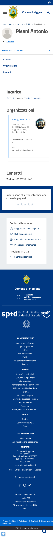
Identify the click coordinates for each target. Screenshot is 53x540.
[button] (49, 2)
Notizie (25, 419)
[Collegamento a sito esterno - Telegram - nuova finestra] (29, 485)
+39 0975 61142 (25, 461)
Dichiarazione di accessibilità (25, 505)
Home (4, 24)
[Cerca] (48, 12)
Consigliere (12, 98)
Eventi (25, 426)
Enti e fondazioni (25, 353)
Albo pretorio (25, 438)
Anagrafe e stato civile (25, 374)
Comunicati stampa (25, 422)
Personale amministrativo (25, 360)
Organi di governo (25, 346)
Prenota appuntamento (25, 494)
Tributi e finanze (25, 402)
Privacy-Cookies (9, 520)
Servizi (25, 369)
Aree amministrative (25, 342)
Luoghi (25, 364)
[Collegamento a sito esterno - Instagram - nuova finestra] (24, 485)
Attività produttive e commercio (25, 384)
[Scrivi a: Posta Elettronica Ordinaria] (25, 467)
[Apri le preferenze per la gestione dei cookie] (4, 535)
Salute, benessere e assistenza (25, 409)
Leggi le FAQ (25, 498)
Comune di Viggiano (32, 12)
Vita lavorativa (25, 381)
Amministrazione (16, 24)
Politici (28, 24)
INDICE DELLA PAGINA (12, 50)
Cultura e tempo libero (25, 377)
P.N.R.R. (25, 508)
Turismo (25, 391)
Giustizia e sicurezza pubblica (25, 398)
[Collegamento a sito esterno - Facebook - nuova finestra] (19, 485)
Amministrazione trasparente (25, 441)
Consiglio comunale (33, 98)
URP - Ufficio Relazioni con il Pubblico (25, 469)
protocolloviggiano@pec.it (25, 465)
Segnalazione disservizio (25, 501)
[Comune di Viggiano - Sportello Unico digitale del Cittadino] (13, 12)
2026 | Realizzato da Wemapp (26, 528)
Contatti (25, 447)
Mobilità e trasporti (25, 395)
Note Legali (23, 520)
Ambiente (25, 405)
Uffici (25, 350)
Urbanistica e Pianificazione (25, 388)
